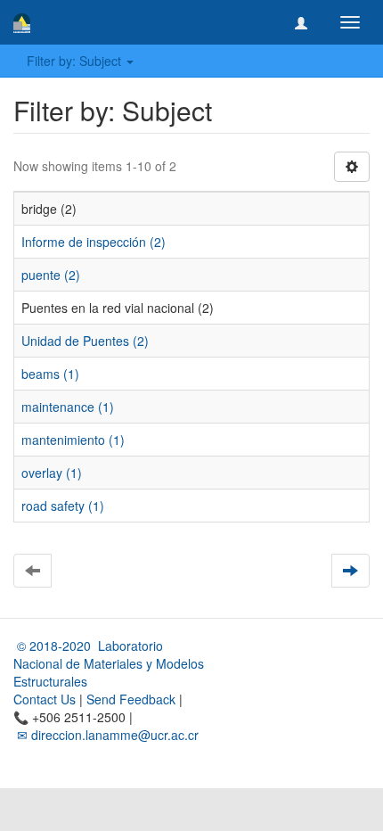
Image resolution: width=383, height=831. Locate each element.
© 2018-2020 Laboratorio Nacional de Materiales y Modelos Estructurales (108, 663)
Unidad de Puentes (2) (85, 341)
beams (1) (50, 374)
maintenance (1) (67, 407)
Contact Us (44, 699)
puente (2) (50, 275)
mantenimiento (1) (73, 439)
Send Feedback (130, 699)
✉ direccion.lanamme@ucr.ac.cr (106, 735)
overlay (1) (51, 472)
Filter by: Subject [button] (76, 61)
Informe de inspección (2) (93, 242)
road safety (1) (62, 505)
